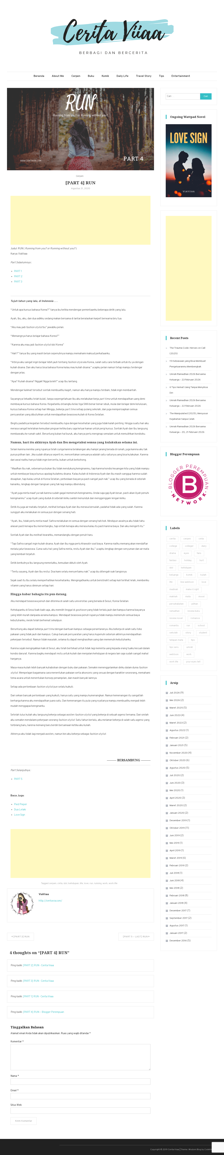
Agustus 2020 (177, 768)
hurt (202, 560)
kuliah (203, 575)
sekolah (173, 632)
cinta (59, 883)
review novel (176, 618)
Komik (105, 76)
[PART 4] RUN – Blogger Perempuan (43, 1012)
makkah (173, 596)
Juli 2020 (175, 775)
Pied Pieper (20, 804)
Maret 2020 (176, 805)
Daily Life (122, 76)
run (91, 883)
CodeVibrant (210, 1149)
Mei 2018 (174, 888)
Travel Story (143, 76)
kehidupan (73, 883)
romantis (174, 625)
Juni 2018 (175, 880)
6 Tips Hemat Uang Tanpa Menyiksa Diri (189, 390)
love (86, 883)
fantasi (172, 560)
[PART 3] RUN (21, 936)
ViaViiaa (44, 894)
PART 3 (18, 282)
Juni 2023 (175, 715)
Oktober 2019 (177, 828)
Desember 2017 (178, 910)
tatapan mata (176, 640)
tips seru (173, 647)
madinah (173, 589)
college (173, 546)
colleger (189, 546)
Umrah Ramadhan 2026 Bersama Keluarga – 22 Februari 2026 (188, 403)
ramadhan (174, 611)
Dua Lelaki (20, 809)
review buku (193, 611)
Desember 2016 (178, 940)
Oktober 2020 (178, 760)
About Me (58, 76)
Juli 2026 (175, 692)
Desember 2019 (178, 820)
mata (188, 596)
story (188, 632)
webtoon (173, 654)
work (105, 883)
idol (65, 883)
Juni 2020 (175, 783)
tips (193, 640)
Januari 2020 (177, 813)
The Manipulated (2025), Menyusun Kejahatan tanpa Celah (189, 416)
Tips (161, 76)
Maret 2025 (176, 707)
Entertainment (181, 76)
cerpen (52, 883)
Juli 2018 (174, 873)
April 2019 (175, 850)
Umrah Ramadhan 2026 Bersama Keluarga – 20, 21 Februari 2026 (188, 429)
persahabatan (176, 604)
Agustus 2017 (177, 925)
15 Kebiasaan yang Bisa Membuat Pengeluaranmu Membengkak (188, 364)
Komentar (17, 1041)
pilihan (194, 604)
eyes (186, 553)
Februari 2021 (177, 737)
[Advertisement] (80, 220)
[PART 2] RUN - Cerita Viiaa (38, 965)
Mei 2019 (174, 843)
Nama (14, 1076)
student (203, 632)
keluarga (173, 575)
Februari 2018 (177, 895)
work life (113, 883)
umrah (189, 647)
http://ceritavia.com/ (50, 901)
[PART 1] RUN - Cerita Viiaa (38, 996)
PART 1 (18, 271)
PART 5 (18, 779)
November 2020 (179, 752)
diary (203, 546)
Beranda (39, 76)
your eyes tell (193, 661)
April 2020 (175, 798)
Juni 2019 (175, 835)
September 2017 (179, 918)
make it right (192, 589)
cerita (172, 538)
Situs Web (16, 1105)
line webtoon (187, 582)
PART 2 (18, 276)
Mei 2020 (175, 790)
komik (189, 575)
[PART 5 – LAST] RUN (135, 936)
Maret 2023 (176, 722)
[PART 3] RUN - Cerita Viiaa (38, 981)
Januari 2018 (176, 903)
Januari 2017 (176, 933)
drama (172, 553)
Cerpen (75, 76)
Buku (91, 76)
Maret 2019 (176, 858)
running (98, 883)
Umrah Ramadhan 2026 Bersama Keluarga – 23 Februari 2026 (188, 377)
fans (199, 553)
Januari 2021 (177, 745)
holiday (188, 560)
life (81, 883)
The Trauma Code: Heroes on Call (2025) (187, 351)
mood (201, 596)
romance (195, 618)
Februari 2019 (177, 865)
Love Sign (19, 815)
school (201, 625)
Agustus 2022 (177, 730)
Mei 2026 (175, 700)
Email (14, 1090)
